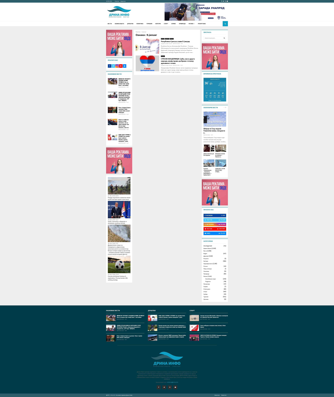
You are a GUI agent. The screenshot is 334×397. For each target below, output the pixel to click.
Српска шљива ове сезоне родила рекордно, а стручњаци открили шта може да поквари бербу (172, 326)
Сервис (173, 23)
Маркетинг (123, 1)
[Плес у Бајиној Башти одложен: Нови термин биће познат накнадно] (112, 110)
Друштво (130, 23)
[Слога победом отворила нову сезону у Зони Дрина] (194, 328)
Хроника (206, 299)
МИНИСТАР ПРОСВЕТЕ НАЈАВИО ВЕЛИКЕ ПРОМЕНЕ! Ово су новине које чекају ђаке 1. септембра (124, 82)
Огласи (206, 266)
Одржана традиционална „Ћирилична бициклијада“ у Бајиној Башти (207, 172)
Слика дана (207, 289)
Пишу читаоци (208, 269)
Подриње (208, 281)
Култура (158, 23)
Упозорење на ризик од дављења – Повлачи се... (220, 155)
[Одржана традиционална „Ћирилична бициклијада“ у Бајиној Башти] (209, 163)
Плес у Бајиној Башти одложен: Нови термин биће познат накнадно (124, 110)
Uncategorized (208, 246)
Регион (191, 23)
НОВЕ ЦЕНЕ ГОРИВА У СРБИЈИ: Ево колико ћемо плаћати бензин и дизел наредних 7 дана (124, 138)
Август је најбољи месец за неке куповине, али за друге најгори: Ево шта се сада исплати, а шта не (124, 123)
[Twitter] (164, 387)
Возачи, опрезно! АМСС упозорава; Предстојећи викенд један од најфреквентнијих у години (172, 336)
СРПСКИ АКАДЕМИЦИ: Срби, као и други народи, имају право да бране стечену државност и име (178, 61)
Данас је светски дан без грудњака (209, 154)
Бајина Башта (119, 23)
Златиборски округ (210, 279)
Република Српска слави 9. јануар (175, 41)
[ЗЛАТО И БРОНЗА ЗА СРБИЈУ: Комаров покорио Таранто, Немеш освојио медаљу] (194, 338)
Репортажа (202, 23)
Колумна (206, 258)
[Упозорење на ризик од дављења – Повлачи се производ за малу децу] (220, 148)
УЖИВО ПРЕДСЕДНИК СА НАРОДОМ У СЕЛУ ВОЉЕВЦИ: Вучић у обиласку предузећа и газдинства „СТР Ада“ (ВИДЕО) (124, 96)
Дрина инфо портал (167, 43)
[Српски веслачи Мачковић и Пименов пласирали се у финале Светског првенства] (194, 318)
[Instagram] (170, 387)
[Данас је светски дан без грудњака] (209, 148)
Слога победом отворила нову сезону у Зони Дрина (213, 326)
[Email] (175, 387)
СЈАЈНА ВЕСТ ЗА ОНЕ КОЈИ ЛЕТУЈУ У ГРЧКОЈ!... (220, 170)
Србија (205, 294)
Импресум (217, 395)
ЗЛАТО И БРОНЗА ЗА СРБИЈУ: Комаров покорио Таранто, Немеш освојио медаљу (213, 336)
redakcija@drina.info (172, 382)
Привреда (182, 23)
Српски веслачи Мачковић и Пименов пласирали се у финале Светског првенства (214, 316)
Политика (139, 23)
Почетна (117, 1)
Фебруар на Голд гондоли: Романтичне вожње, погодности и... (214, 130)
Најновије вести (208, 264)
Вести (110, 23)
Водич (205, 253)
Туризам (149, 23)
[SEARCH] (224, 38)
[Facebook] (159, 387)
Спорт (166, 23)
